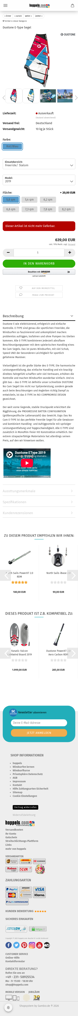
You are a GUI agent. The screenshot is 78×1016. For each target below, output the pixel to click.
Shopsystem (26, 1005)
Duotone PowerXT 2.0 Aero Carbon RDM (58, 652)
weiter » (28, 16)
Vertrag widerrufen (25, 807)
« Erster (8, 16)
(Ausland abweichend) (46, 117)
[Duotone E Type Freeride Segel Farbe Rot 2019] (39, 60)
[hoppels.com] (39, 5)
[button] (8, 253)
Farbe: (7, 139)
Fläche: (39, 192)
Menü (5, 5)
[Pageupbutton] (68, 1010)
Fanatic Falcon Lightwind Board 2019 (19, 652)
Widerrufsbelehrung (24, 815)
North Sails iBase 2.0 (58, 573)
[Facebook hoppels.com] (8, 945)
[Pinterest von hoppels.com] (24, 945)
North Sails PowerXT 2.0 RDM (19, 575)
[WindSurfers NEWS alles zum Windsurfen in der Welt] (47, 945)
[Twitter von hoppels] (16, 945)
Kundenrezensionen (18, 513)
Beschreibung (13, 316)
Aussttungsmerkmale (19, 491)
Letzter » (38, 16)
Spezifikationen (14, 502)
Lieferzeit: (9, 113)
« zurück (18, 16)
